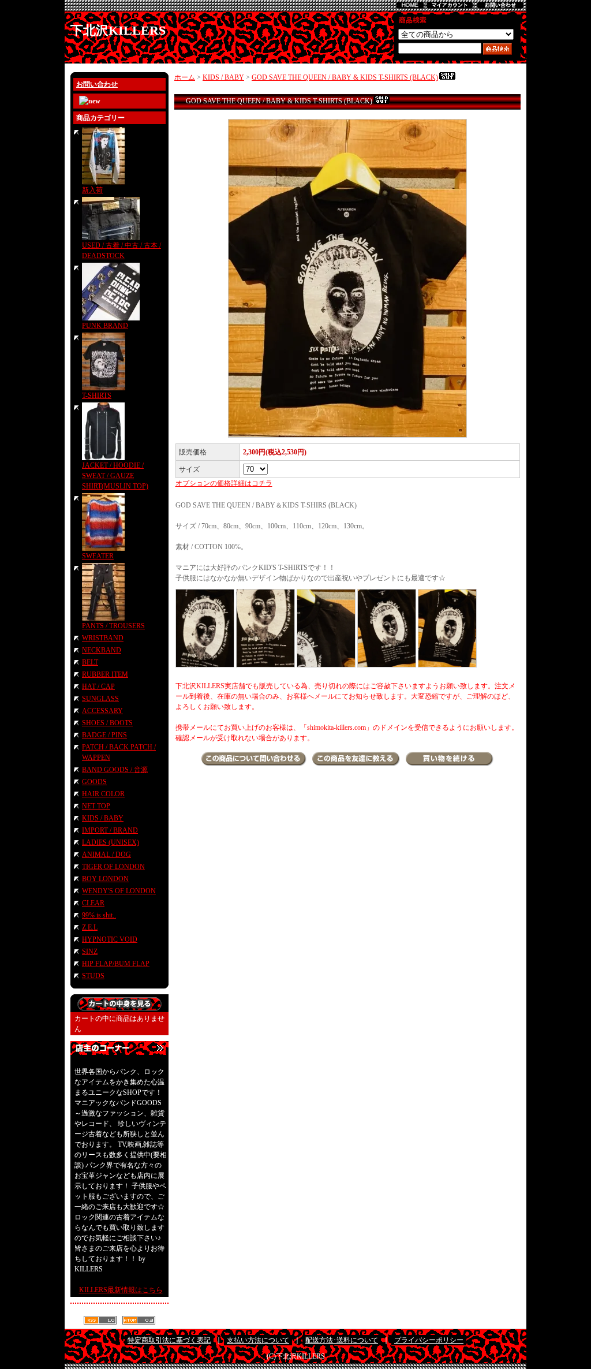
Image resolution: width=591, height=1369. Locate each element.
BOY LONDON (105, 879)
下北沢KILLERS (118, 30)
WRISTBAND (103, 638)
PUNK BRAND (105, 326)
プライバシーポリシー (428, 1340)
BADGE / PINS (104, 735)
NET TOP (96, 806)
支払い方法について (258, 1340)
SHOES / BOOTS (107, 723)
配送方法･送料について (341, 1340)
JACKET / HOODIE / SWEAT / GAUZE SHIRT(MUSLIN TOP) (115, 475)
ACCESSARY (102, 711)
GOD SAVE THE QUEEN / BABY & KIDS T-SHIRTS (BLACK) (345, 77)
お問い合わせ (97, 84)
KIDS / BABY (103, 818)
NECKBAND (101, 650)
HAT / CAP (98, 686)
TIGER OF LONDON (113, 867)
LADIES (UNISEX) (110, 842)
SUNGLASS (100, 699)
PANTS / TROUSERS (113, 626)
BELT (90, 662)
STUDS (93, 976)
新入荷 (92, 190)
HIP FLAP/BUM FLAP (115, 964)
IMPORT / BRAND (110, 830)
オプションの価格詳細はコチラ (223, 483)
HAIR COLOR (103, 794)
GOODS (94, 782)
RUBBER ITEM (105, 674)
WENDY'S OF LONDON (119, 891)
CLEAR (93, 903)
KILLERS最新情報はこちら (121, 1290)
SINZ (90, 952)
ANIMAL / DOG (106, 855)
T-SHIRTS (96, 395)
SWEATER (98, 556)
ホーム (184, 77)
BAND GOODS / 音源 (115, 770)
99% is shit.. (99, 915)
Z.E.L (90, 927)
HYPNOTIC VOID (109, 939)
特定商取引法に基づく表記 (169, 1340)
